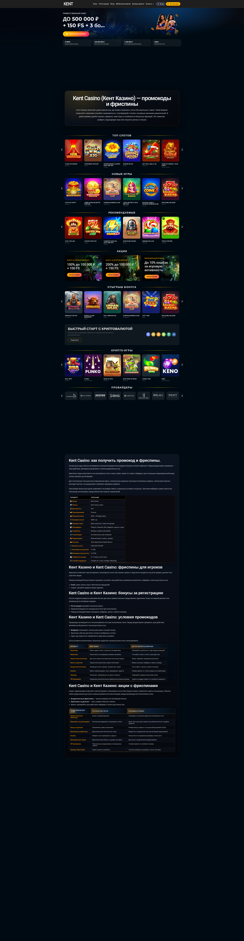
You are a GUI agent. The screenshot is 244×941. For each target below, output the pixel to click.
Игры (95, 4)
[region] (122, 154)
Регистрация (104, 4)
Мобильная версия (123, 4)
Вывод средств (138, 4)
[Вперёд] (182, 150)
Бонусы (149, 4)
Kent (68, 4)
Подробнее (75, 340)
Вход (112, 4)
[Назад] (62, 150)
